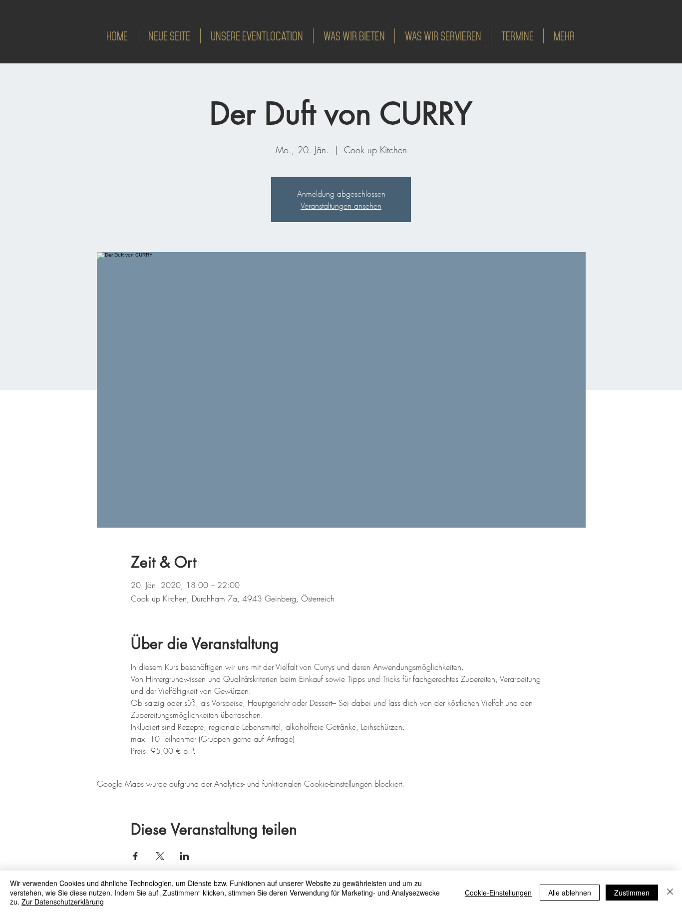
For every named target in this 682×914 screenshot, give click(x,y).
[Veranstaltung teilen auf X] (160, 856)
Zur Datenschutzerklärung (62, 902)
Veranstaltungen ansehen (341, 205)
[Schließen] (670, 892)
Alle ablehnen (569, 893)
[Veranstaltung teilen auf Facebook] (135, 856)
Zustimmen (632, 893)
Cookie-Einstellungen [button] (498, 893)
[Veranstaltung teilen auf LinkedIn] (184, 856)
